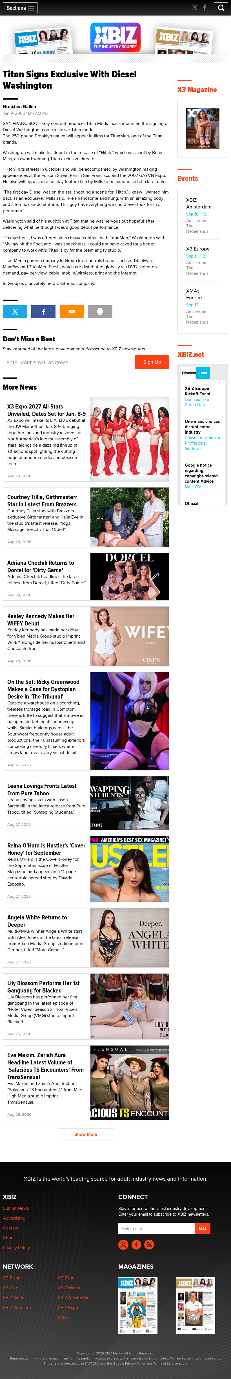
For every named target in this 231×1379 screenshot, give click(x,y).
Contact (10, 1228)
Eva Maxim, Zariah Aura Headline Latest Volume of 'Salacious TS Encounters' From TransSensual (45, 1065)
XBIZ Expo (68, 1307)
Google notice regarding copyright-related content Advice (201, 473)
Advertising (14, 1218)
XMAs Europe (194, 294)
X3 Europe (198, 248)
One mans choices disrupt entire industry (202, 426)
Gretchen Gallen (19, 106)
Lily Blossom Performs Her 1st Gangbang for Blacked (43, 986)
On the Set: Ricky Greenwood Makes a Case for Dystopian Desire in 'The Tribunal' (43, 689)
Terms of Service (165, 1363)
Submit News (16, 1208)
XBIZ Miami (69, 1287)
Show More (85, 1134)
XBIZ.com (12, 1278)
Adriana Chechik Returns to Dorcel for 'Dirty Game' (40, 566)
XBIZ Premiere (17, 1307)
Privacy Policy (16, 1247)
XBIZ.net (190, 354)
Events (187, 178)
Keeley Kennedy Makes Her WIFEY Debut (40, 619)
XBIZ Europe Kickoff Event (197, 391)
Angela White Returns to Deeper (37, 921)
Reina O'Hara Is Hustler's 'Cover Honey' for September (46, 849)
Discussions (188, 373)
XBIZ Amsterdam (199, 203)
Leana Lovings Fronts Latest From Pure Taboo (42, 789)
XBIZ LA (66, 1278)
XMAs (63, 1317)
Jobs (203, 373)
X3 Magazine (197, 89)
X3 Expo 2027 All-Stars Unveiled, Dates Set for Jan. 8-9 (46, 410)
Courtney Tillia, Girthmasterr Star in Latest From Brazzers (42, 500)
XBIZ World (14, 1297)
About (9, 1238)
